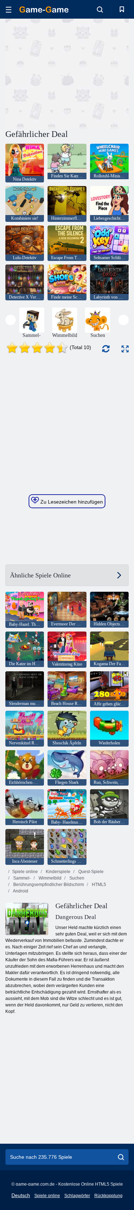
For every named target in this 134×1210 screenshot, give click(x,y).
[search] (121, 1157)
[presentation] (10, 320)
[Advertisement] (66, 73)
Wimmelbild (49, 878)
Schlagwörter (77, 1195)
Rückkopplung (108, 1195)
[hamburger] (8, 9)
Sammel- (21, 878)
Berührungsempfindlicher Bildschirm (48, 884)
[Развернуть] (125, 349)
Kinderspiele (57, 871)
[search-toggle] (100, 9)
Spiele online (25, 871)
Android (20, 891)
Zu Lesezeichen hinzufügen (71, 502)
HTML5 (98, 884)
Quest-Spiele (90, 871)
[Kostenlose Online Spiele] (44, 9)
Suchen (76, 878)
